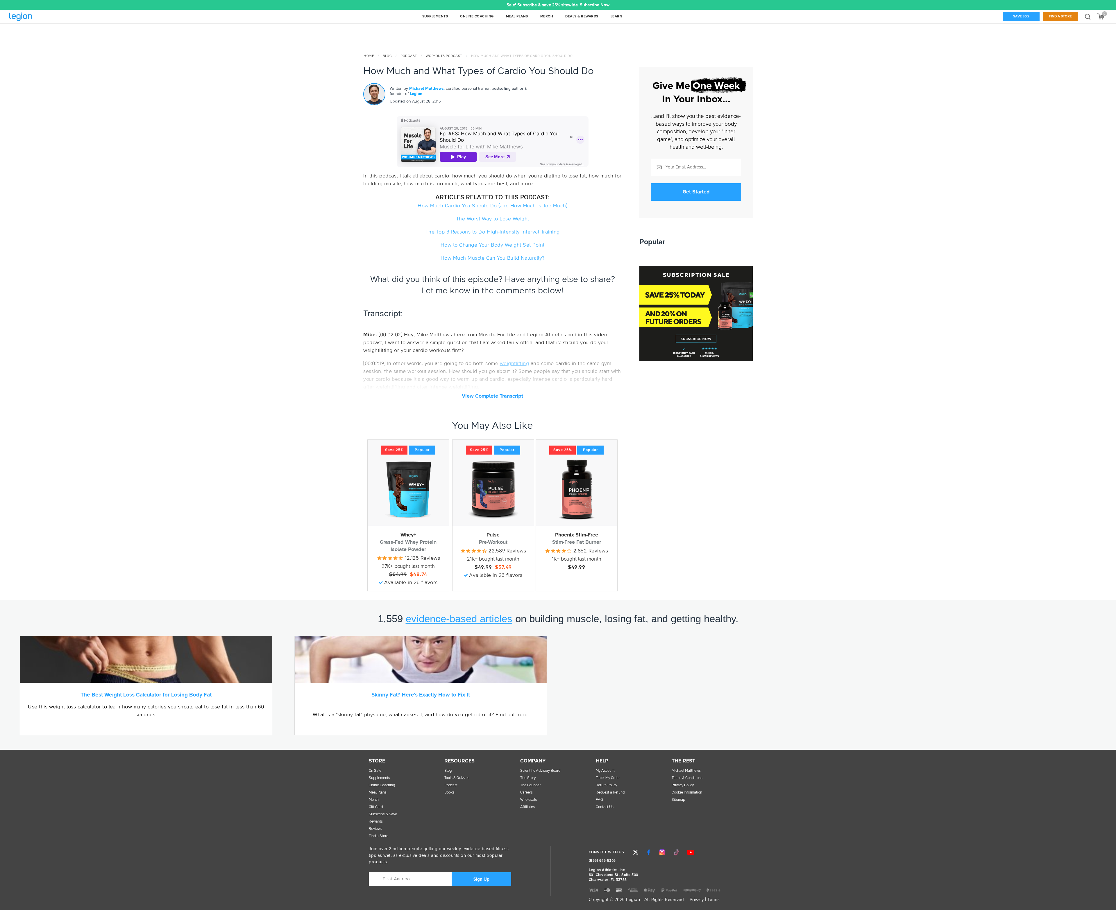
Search (1087, 16)
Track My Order (608, 778)
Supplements (379, 778)
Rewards (376, 821)
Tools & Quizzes (456, 778)
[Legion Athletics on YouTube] (690, 852)
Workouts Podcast (444, 56)
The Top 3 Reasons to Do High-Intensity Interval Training (492, 232)
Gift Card (376, 807)
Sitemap (678, 800)
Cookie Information (687, 792)
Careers (526, 792)
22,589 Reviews (507, 551)
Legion (33, 16)
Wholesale (528, 800)
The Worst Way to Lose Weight (492, 219)
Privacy (697, 900)
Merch (374, 800)
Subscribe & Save (383, 814)
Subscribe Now (594, 5)
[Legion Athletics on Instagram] (662, 852)
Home (369, 56)
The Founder (530, 785)
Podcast (408, 56)
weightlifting (514, 363)
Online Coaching (382, 785)
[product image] (408, 489)
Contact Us (605, 807)
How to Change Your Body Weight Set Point (493, 245)
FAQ (599, 800)
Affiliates (527, 807)
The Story (528, 778)
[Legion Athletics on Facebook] (648, 852)
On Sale (375, 771)
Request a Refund (610, 792)
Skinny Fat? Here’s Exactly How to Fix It (420, 695)
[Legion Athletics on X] (635, 852)
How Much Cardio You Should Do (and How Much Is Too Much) (492, 206)
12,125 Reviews (422, 558)
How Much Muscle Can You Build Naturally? (493, 258)
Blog (387, 56)
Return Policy (606, 785)
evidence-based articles (459, 618)
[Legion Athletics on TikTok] (676, 852)
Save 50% (1021, 16)
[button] (224, 5)
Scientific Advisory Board (540, 771)
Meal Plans (378, 792)
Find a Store (1060, 16)
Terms (713, 900)
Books (449, 792)
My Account (605, 771)
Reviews (375, 829)
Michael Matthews (426, 89)
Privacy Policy (683, 785)
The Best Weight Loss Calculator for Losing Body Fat (146, 695)
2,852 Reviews (590, 551)
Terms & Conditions (687, 778)
